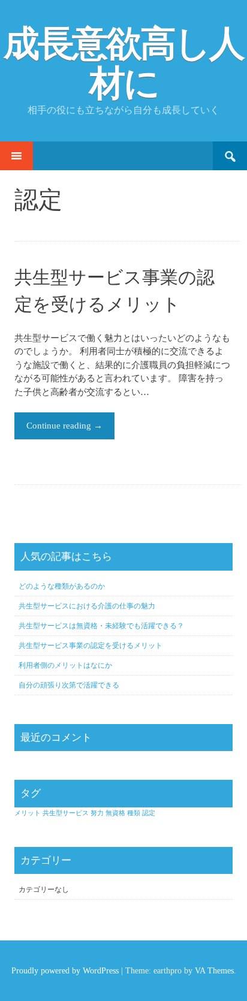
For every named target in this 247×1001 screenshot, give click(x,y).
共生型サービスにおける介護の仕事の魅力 (87, 606)
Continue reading (64, 425)
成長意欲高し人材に (123, 63)
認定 (148, 813)
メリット (27, 813)
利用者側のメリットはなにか (65, 665)
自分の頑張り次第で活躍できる (69, 685)
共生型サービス (66, 813)
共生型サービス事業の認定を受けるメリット (90, 645)
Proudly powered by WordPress (65, 970)
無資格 (115, 813)
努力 (97, 813)
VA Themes (214, 970)
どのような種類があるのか (62, 586)
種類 (133, 813)
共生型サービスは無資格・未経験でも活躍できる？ (101, 626)
